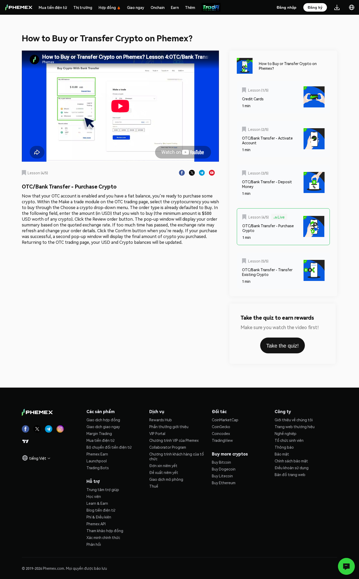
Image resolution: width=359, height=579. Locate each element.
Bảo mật (282, 454)
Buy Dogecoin (223, 469)
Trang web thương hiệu (295, 426)
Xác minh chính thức (103, 537)
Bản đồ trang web (290, 474)
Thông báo (284, 447)
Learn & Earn (97, 503)
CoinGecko (221, 426)
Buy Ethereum (223, 482)
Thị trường (82, 7)
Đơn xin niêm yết (163, 465)
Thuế (153, 486)
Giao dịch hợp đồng (103, 419)
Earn (175, 7)
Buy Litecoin (222, 475)
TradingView (222, 440)
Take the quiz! (282, 346)
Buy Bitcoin (221, 462)
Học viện (93, 496)
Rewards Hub (160, 419)
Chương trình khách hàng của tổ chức (176, 456)
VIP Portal (157, 433)
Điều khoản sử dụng (292, 467)
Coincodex (221, 433)
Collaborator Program (167, 447)
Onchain (158, 7)
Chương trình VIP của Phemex (174, 440)
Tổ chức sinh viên (289, 440)
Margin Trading (99, 433)
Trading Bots (97, 467)
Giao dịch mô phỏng (166, 479)
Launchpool (96, 460)
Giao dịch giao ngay (103, 426)
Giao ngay (135, 7)
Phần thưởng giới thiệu (168, 426)
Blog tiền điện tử (100, 510)
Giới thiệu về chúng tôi (294, 419)
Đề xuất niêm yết (163, 472)
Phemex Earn (97, 454)
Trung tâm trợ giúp (102, 489)
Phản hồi (93, 544)
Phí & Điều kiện (98, 516)
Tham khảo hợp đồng (104, 530)
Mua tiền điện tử (53, 7)
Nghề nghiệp (285, 433)
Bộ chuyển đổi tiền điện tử (109, 447)
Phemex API (96, 523)
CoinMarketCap (225, 419)
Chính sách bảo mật (291, 460)
